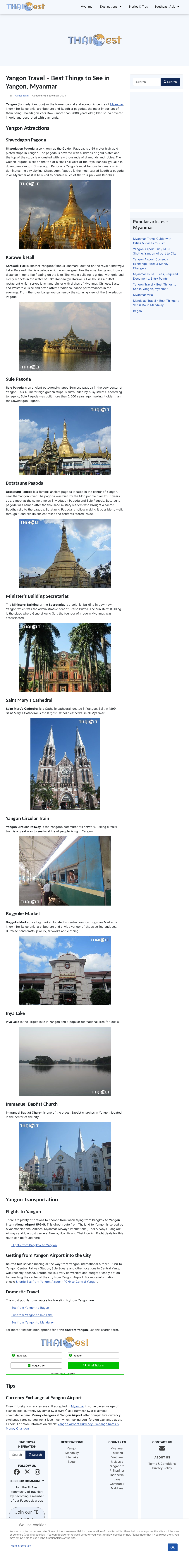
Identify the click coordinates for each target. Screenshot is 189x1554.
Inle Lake (72, 1457)
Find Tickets (96, 1365)
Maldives (117, 1488)
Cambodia (117, 1484)
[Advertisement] (94, 40)
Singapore (117, 1466)
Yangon (72, 1448)
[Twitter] (27, 1472)
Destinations (108, 6)
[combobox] (147, 82)
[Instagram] (37, 1472)
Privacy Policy (162, 1468)
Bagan (72, 1461)
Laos (117, 1479)
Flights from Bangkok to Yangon (34, 1245)
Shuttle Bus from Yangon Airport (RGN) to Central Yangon (56, 1281)
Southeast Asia (164, 6)
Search (172, 82)
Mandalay (72, 1453)
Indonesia (117, 1475)
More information (21, 1545)
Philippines (117, 1470)
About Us (162, 1457)
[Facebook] (17, 1472)
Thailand (117, 1453)
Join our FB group (27, 1515)
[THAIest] (25, 6)
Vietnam (117, 1457)
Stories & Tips (138, 6)
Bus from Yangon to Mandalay (32, 1322)
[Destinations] (119, 6)
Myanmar (87, 6)
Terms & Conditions (162, 1463)
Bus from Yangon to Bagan (30, 1307)
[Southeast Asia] (177, 6)
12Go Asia (65, 1374)
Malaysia (117, 1461)
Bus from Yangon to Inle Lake (32, 1315)
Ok (172, 1547)
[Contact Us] (162, 1448)
